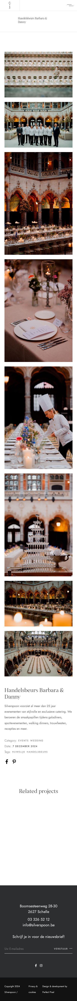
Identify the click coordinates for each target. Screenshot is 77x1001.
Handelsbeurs (37, 752)
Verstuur (61, 948)
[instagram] (41, 965)
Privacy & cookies (33, 989)
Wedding (36, 740)
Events (23, 740)
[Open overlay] (70, 5)
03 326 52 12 (39, 919)
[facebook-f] (35, 965)
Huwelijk (18, 752)
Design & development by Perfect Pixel (54, 989)
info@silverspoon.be (39, 925)
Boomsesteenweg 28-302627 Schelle (38, 908)
